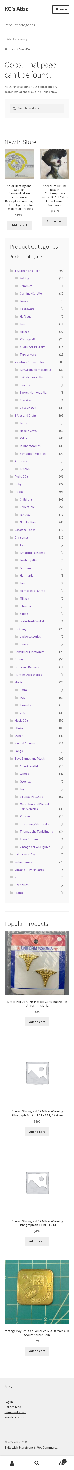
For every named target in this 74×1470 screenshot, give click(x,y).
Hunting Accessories (28, 675)
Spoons (25, 385)
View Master (28, 408)
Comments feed (15, 1412)
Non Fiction (28, 522)
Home (12, 49)
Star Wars (26, 400)
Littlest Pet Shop (31, 797)
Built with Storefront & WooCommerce (31, 1447)
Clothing (21, 629)
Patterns (26, 438)
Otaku (19, 728)
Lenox (24, 324)
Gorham (25, 568)
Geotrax (25, 781)
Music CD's (22, 720)
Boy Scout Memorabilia (35, 370)
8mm (23, 690)
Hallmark (26, 575)
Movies (19, 682)
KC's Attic (16, 9)
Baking (24, 278)
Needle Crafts (29, 431)
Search (37, 1463)
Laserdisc (26, 705)
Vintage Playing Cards (29, 870)
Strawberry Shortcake (34, 824)
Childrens (26, 499)
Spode (24, 613)
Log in (9, 1402)
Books (19, 492)
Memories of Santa (32, 591)
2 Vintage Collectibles (29, 362)
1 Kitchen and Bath (27, 271)
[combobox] (37, 39)
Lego (23, 789)
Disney (19, 659)
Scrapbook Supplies (33, 454)
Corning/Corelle (31, 293)
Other (19, 736)
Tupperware (28, 354)
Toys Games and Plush (30, 758)
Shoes (24, 644)
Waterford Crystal (32, 621)
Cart (57, 1460)
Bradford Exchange (32, 553)
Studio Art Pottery (32, 347)
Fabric (24, 423)
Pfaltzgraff (27, 339)
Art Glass (21, 461)
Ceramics (26, 286)
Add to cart (19, 225)
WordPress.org (14, 1417)
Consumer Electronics (29, 652)
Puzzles (25, 816)
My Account (12, 1463)
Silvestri (25, 606)
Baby (18, 484)
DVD (22, 698)
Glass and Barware (27, 667)
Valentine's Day (25, 854)
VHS (22, 713)
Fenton (25, 469)
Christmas (22, 537)
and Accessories (30, 636)
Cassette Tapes (25, 530)
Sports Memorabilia (33, 392)
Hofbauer (26, 316)
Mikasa (24, 331)
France (19, 893)
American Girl (29, 766)
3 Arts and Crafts (26, 415)
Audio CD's (22, 476)
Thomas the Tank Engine (37, 831)
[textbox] (37, 39)
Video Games (23, 862)
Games (24, 774)
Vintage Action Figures (35, 847)
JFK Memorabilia (31, 377)
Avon (23, 545)
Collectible (27, 507)
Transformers (29, 839)
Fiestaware (27, 309)
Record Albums (25, 743)
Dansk (24, 301)
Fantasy (25, 514)
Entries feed (13, 1407)
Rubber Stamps (30, 446)
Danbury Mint (29, 560)
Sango (19, 751)
